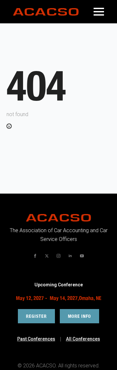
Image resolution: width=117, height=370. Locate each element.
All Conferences (83, 338)
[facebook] (35, 255)
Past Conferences (36, 338)
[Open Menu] (99, 11)
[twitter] (46, 255)
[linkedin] (70, 255)
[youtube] (81, 255)
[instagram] (58, 255)
